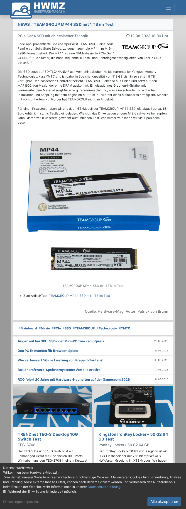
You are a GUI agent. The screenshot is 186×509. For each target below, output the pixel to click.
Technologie (107, 328)
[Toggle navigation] (168, 7)
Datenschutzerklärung (104, 487)
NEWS (24, 24)
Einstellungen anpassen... (22, 502)
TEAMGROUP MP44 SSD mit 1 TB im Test (79, 295)
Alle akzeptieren (164, 501)
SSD (67, 328)
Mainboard (28, 328)
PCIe (56, 328)
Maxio (44, 328)
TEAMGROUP (84, 328)
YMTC (124, 328)
